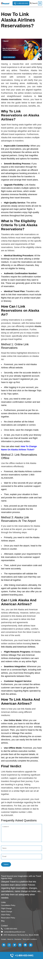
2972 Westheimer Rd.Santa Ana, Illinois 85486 (21, 935)
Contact (3, 939)
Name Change (6, 911)
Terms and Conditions (30, 939)
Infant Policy (5, 915)
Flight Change (6, 908)
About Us (10, 939)
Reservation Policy (8, 918)
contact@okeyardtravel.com (14, 932)
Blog (2, 921)
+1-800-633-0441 (22, 3)
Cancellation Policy (8, 905)
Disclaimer (17, 939)
